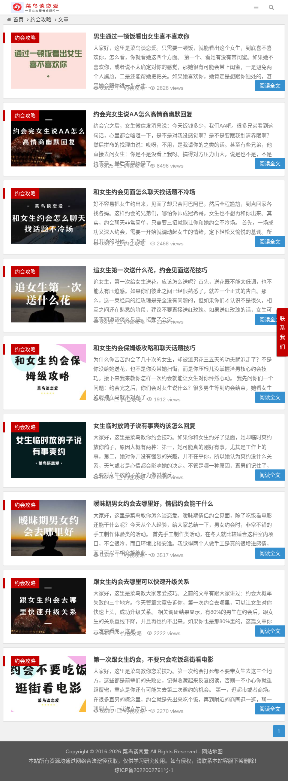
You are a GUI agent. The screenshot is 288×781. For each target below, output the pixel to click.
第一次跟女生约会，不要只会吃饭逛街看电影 (153, 659)
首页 (18, 19)
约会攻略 (40, 19)
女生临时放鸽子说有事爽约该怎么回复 (144, 426)
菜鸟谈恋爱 (136, 751)
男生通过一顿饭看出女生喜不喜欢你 (141, 36)
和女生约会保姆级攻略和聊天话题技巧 (144, 348)
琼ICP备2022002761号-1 (144, 770)
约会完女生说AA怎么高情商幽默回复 (142, 114)
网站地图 (211, 751)
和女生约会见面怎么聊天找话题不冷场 (144, 192)
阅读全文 (270, 86)
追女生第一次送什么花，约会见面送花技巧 (150, 270)
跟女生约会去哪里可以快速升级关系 (141, 582)
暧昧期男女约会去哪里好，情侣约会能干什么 (153, 503)
